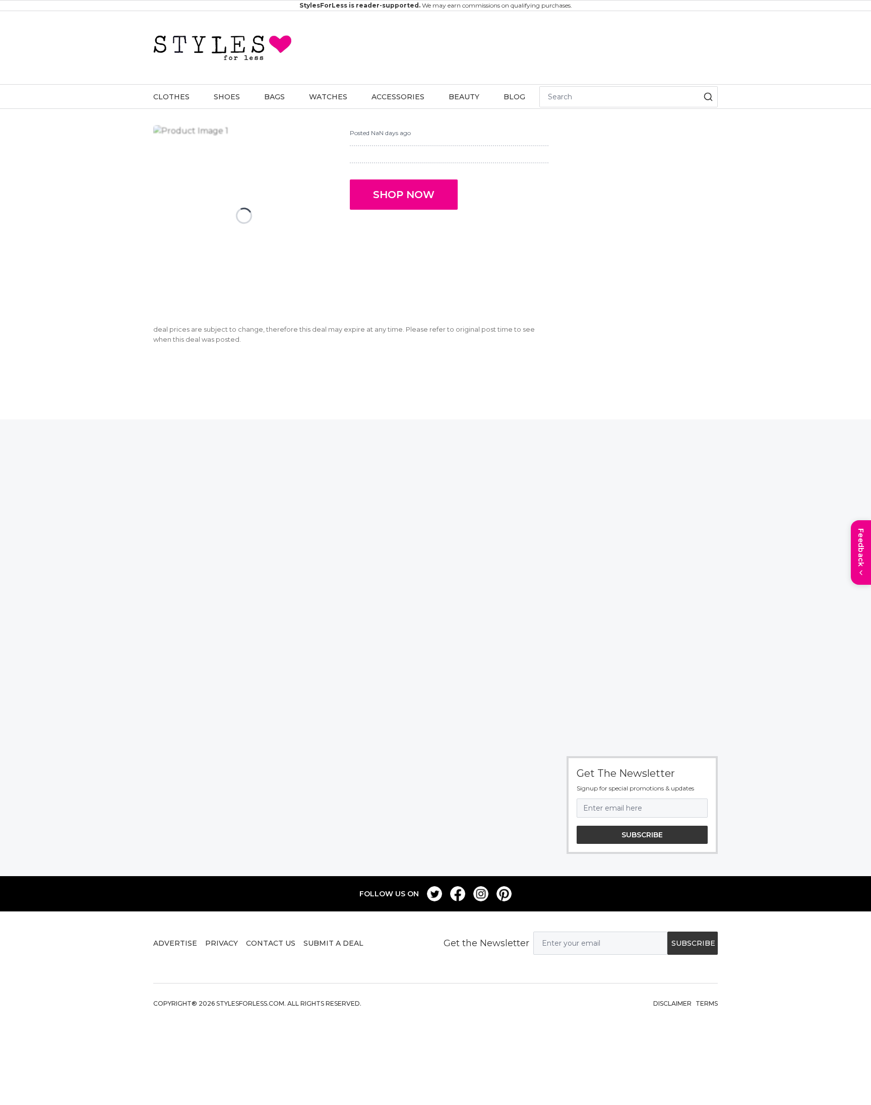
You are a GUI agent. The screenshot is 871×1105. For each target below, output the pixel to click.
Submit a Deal (333, 943)
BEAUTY (464, 96)
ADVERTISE (175, 943)
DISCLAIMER (672, 1003)
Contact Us (270, 943)
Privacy (221, 943)
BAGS (274, 96)
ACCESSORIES (397, 96)
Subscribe (642, 834)
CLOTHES (171, 96)
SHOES (227, 96)
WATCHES (328, 96)
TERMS (707, 1003)
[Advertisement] (505, 46)
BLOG (514, 96)
